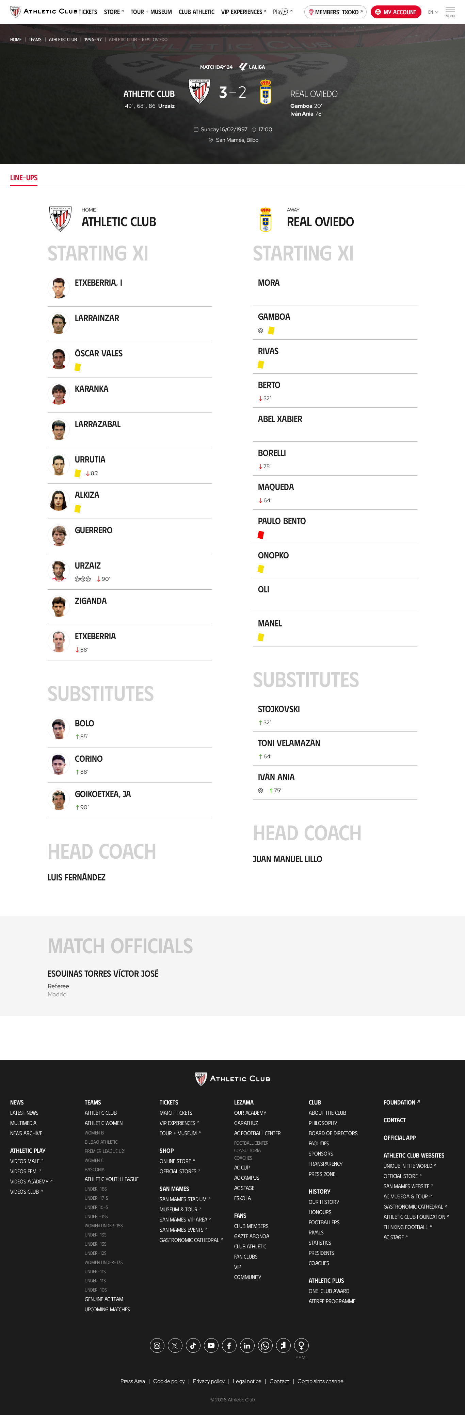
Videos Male (24, 1161)
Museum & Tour (178, 1209)
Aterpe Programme (332, 1301)
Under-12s (96, 1253)
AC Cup (242, 1167)
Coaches (243, 1158)
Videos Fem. (23, 1171)
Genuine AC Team (104, 1299)
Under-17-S (96, 1198)
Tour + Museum (178, 1133)
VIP (237, 1266)
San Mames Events (182, 1229)
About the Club (327, 1112)
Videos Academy (29, 1181)
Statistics (320, 1242)
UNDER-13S (96, 1244)
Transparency (326, 1163)
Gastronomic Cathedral (189, 1239)
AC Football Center (257, 1133)
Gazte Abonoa (251, 1236)
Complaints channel (321, 1381)
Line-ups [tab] (23, 177)
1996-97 (92, 39)
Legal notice (247, 1381)
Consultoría (247, 1150)
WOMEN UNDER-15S (104, 1225)
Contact (395, 1120)
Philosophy (323, 1122)
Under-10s (96, 1290)
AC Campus (246, 1177)
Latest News (24, 1112)
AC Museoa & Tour (406, 1196)
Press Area (133, 1381)
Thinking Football (406, 1227)
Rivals (316, 1232)
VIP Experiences (177, 1122)
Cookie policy (169, 1381)
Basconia (95, 1169)
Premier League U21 (105, 1151)
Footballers (324, 1222)
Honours (320, 1212)
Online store (175, 1161)
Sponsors (321, 1153)
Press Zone (322, 1173)
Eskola (242, 1198)
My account (400, 12)
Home (15, 39)
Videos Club (24, 1191)
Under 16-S (96, 1207)
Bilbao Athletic (101, 1142)
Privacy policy (209, 1381)
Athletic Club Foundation (414, 1216)
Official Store (401, 1176)
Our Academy (250, 1112)
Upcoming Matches (107, 1309)
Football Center (251, 1143)
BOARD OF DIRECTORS (333, 1133)
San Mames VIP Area (183, 1219)
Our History (324, 1201)
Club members (251, 1226)
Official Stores (178, 1171)
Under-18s (96, 1189)
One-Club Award (329, 1290)
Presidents (321, 1252)
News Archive (26, 1133)
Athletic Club (63, 39)
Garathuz (246, 1122)
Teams (35, 39)
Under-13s (96, 1234)
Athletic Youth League (112, 1179)
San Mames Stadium (183, 1199)
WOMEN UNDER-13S (104, 1262)
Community (247, 1277)
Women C (94, 1160)
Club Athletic (250, 1246)
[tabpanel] (232, 609)
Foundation (399, 1102)
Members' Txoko (337, 12)
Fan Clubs (246, 1256)
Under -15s (96, 1216)
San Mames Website (406, 1186)
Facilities (319, 1143)
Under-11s (95, 1280)
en (430, 12)
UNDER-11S (95, 1271)
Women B (94, 1132)
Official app (400, 1137)
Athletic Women (104, 1122)
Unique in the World (408, 1165)
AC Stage (244, 1187)
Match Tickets (176, 1112)
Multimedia (23, 1122)
